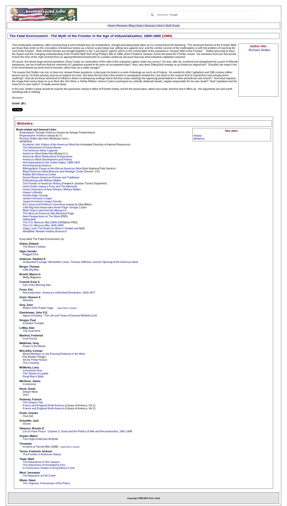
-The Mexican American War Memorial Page (48, 213)
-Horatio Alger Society (35, 195)
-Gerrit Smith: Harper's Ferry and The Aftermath (49, 186)
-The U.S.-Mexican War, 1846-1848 (42, 225)
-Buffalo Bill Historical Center (39, 174)
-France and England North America (43, 405)
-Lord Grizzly (29, 338)
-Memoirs (27, 300)
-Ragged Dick (30, 254)
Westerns (199, 138)
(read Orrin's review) (66, 308)
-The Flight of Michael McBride (40, 439)
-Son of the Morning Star (36, 285)
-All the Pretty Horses (34, 359)
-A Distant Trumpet (33, 323)
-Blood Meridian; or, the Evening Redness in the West (53, 353)
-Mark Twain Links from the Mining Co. (44, 210)
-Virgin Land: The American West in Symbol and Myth (53, 228)
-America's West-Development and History (47, 159)
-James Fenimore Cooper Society (42, 201)
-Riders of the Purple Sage (37, 307)
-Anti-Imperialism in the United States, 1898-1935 (51, 162)
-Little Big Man (30, 269)
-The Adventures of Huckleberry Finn (43, 465)
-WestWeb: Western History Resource (44, 231)
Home (111, 25)
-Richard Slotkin (28, 138)
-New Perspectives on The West (41, 216)
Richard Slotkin (259, 50)
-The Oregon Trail (32, 402)
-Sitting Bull (29, 219)
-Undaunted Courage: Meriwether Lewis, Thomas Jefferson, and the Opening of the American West (80, 262)
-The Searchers (31, 330)
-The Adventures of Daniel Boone (41, 147)
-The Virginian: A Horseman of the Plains (46, 483)
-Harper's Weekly (32, 192)
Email (176, 25)
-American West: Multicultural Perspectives (47, 156)
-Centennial (29, 384)
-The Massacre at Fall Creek (38, 475)
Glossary (150, 25)
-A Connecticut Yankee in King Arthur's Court (48, 468)
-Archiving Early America (36, 165)
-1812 (25, 394)
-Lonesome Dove (32, 370)
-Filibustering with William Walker (41, 180)
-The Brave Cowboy (34, 246)
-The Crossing (30, 362)
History (197, 135)
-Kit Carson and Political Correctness (44, 204)
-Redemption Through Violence (37, 132)
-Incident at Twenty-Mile (36, 446)
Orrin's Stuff (164, 25)
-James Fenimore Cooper (37, 198)
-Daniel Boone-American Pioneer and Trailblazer (51, 177)
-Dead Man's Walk (33, 376)
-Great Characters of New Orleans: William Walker (51, 189)
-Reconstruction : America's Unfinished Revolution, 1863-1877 (58, 292)
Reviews (122, 25)
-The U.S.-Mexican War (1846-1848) (43, 222)
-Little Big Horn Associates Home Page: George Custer (54, 207)
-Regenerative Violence (33, 135)
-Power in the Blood (33, 346)
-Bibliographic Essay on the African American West (52, 168)
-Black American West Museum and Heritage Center (52, 171)
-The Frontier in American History (41, 183)
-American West (31, 153)
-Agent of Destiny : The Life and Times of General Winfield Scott (59, 315)
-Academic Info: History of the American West (48, 144)
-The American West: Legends (40, 150)
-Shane (26, 423)
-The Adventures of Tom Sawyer (41, 462)
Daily (140, 25)
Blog (132, 25)
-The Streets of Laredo (35, 373)
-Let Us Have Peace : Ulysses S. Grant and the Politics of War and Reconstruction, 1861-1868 (77, 431)
